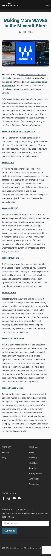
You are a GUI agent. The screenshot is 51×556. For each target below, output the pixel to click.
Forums (5, 452)
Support (7, 447)
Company (33, 447)
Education (33, 463)
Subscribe (9, 530)
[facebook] (3, 498)
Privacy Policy (35, 473)
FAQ (4, 457)
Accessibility (35, 484)
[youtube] (14, 498)
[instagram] (8, 498)
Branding (33, 457)
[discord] (19, 498)
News (31, 452)
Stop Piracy (34, 479)
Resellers (33, 468)
